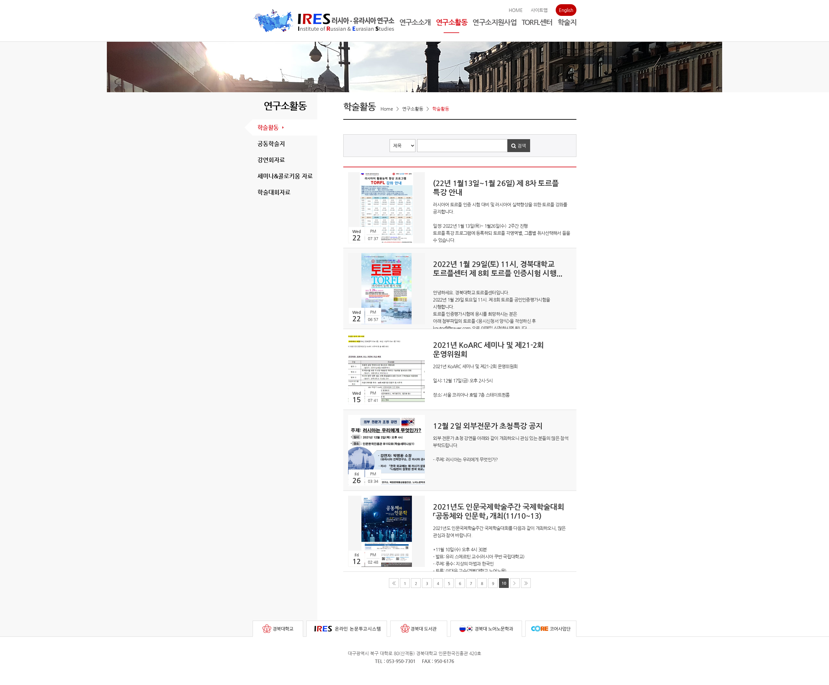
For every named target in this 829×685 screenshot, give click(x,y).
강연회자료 (271, 159)
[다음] (515, 583)
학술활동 (267, 127)
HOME (516, 10)
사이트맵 (539, 10)
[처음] (394, 583)
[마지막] (526, 583)
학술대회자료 (273, 192)
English (566, 10)
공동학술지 (271, 143)
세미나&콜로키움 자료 (285, 175)
